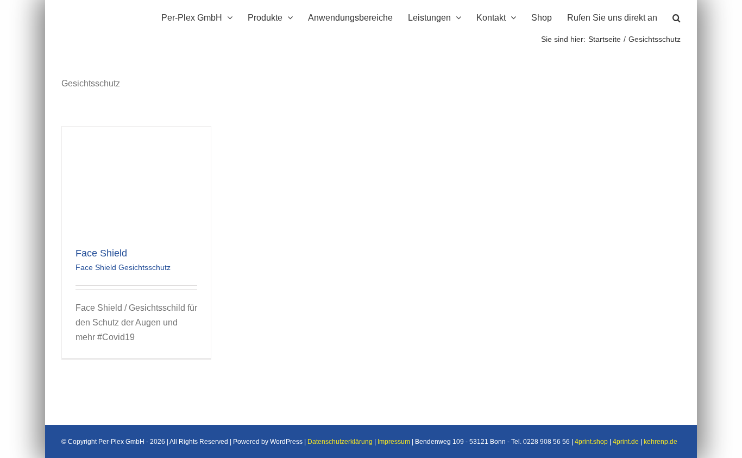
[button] (676, 16)
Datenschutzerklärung (340, 442)
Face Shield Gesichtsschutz (123, 267)
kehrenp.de (660, 442)
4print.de (626, 442)
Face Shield (101, 253)
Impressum (394, 442)
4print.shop (591, 442)
